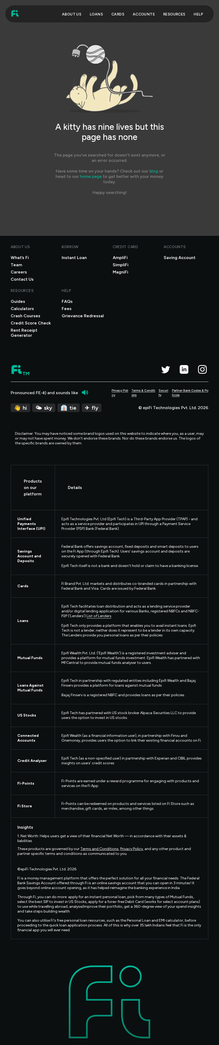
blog (153, 171)
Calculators (22, 308)
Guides (18, 301)
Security (163, 393)
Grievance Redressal (83, 315)
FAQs (67, 301)
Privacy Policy (120, 393)
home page (91, 176)
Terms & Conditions (143, 393)
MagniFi (120, 272)
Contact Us (22, 279)
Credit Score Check (31, 323)
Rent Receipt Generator (24, 333)
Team (16, 264)
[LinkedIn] (184, 369)
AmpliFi (120, 257)
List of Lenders (99, 616)
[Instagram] (202, 369)
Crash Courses (25, 315)
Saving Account (179, 257)
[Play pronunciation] (85, 392)
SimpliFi (120, 264)
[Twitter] (165, 369)
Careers (19, 272)
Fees (67, 308)
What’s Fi (20, 257)
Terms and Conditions (99, 849)
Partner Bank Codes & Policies (190, 393)
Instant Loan (74, 257)
